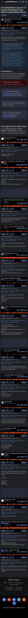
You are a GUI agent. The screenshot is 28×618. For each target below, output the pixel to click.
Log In (9, 84)
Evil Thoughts (8, 401)
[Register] (23, 2)
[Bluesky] (14, 599)
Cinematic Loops (14, 415)
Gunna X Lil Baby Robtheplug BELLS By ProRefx (15, 454)
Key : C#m (6, 292)
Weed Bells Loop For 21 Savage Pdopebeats (13, 19)
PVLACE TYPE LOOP (9, 500)
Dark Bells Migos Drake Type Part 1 (14, 375)
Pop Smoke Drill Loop (10, 138)
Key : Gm (8, 537)
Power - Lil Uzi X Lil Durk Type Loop (14, 226)
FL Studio (11, 34)
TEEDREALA (8, 310)
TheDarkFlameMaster (11, 403)
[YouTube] (9, 599)
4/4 (23, 33)
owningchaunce (8, 103)
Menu (4, 15)
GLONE (7, 228)
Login (4, 28)
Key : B (5, 363)
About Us (10, 582)
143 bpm (6, 33)
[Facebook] (4, 599)
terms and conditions (16, 59)
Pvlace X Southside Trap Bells (12, 278)
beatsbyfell (8, 376)
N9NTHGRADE (9, 551)
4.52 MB (3, 240)
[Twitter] (19, 599)
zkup (7, 164)
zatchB (7, 203)
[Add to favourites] (10, 28)
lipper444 (6, 113)
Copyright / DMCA (14, 584)
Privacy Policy (19, 587)
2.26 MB (4, 417)
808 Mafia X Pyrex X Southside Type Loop (14, 200)
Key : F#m (8, 240)
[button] (26, 2)
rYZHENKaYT (9, 430)
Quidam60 (8, 139)
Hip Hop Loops (13, 239)
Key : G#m (6, 177)
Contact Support (18, 582)
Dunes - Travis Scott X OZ (11, 550)
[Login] (20, 2)
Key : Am (6, 34)
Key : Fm (6, 469)
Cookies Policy (9, 589)
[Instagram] (14, 603)
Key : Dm (6, 389)
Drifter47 (8, 501)
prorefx (7, 456)
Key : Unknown (7, 151)
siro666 (6, 91)
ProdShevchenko (10, 280)
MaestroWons (9, 22)
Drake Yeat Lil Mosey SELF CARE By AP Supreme (15, 522)
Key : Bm (8, 513)
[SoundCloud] (24, 599)
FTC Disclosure (18, 589)
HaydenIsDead (9, 351)
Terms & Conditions (9, 587)
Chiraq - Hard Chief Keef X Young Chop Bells (15, 307)
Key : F (8, 417)
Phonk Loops (13, 440)
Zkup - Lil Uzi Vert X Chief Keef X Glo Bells (14, 162)
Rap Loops (12, 362)
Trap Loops (12, 33)
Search (25, 15)
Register (15, 84)
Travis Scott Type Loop (10, 253)
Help (5, 582)
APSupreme (8, 525)
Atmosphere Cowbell (10, 428)
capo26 (7, 255)
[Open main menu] (2, 2)
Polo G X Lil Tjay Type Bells (11, 350)
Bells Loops (18, 33)
